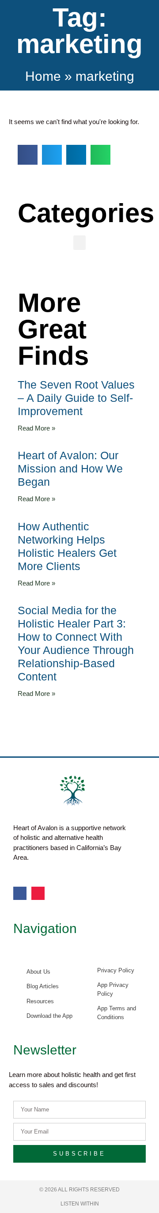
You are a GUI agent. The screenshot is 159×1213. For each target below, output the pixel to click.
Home (43, 76)
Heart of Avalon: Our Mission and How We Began (70, 468)
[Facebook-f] (19, 893)
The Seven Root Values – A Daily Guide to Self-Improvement (76, 397)
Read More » (36, 428)
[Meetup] (38, 893)
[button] (28, 155)
